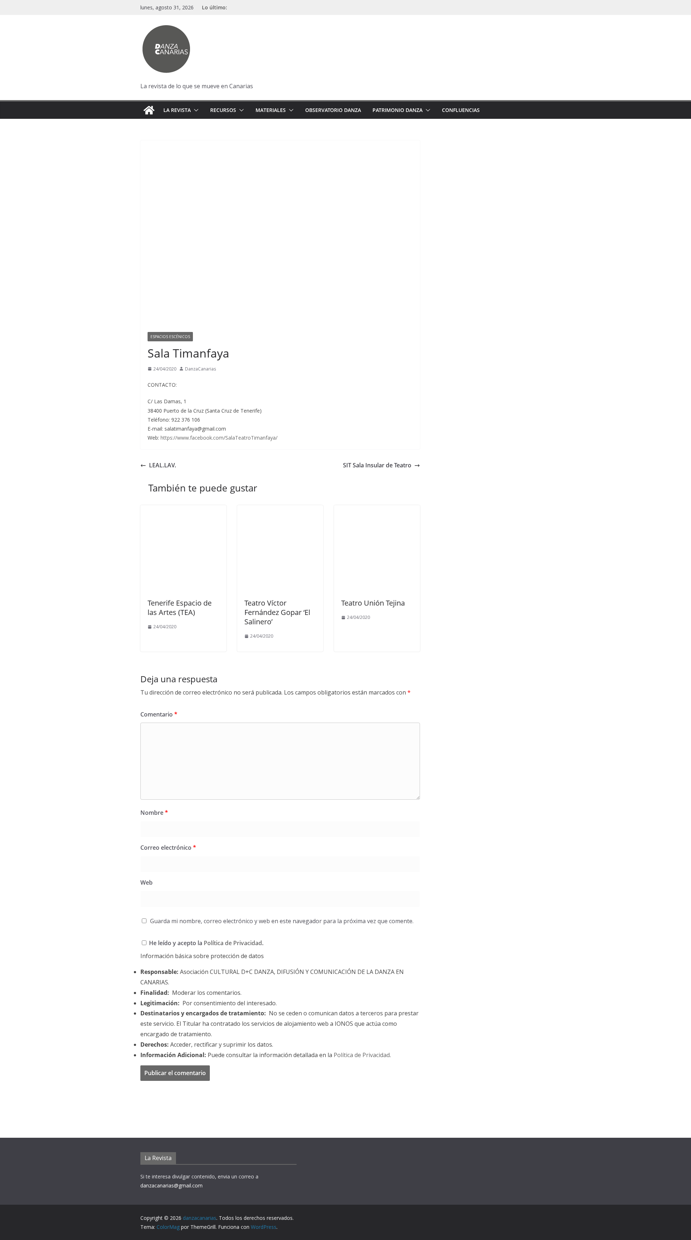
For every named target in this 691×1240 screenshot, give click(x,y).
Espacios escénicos (170, 336)
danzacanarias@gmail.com (171, 1185)
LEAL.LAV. (162, 465)
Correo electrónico (168, 848)
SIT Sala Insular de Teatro (377, 465)
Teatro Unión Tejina (373, 603)
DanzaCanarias (200, 369)
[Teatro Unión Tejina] (377, 510)
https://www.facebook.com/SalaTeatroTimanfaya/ (219, 437)
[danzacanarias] (149, 110)
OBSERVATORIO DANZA (333, 110)
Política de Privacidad (233, 943)
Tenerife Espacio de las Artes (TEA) (180, 607)
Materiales (271, 110)
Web (146, 882)
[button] (195, 110)
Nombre (154, 813)
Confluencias (461, 110)
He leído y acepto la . (205, 943)
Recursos (223, 110)
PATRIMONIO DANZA (397, 110)
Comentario (158, 714)
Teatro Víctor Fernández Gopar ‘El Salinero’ (277, 612)
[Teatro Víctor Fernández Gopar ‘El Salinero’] (280, 510)
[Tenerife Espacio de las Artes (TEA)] (183, 510)
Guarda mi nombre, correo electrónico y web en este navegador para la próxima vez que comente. (282, 921)
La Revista (177, 110)
